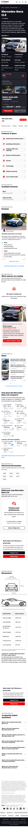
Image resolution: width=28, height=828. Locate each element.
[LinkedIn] (21, 809)
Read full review (14, 261)
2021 (17, 476)
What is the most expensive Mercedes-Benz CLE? (10, 729)
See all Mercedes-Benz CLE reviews (14, 266)
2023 (4, 476)
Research (7, 7)
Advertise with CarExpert (21, 812)
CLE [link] (19, 7)
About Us (2, 812)
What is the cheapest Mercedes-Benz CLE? (12, 722)
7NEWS (17, 815)
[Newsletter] (16, 2)
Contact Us (11, 815)
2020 (4, 479)
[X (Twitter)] (17, 809)
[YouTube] (4, 809)
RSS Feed (23, 819)
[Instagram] (11, 809)
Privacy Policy (6, 819)
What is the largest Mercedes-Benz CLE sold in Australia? (13, 741)
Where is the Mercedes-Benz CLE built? (12, 754)
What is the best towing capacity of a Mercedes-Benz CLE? (13, 735)
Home (2, 7)
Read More (4, 35)
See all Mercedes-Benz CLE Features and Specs (13, 456)
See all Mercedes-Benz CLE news (14, 386)
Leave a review (9, 83)
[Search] (19, 2)
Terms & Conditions (15, 819)
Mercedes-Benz (14, 7)
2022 (11, 476)
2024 (17, 473)
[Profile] (22, 2)
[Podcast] (24, 809)
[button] (7, 90)
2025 (11, 473)
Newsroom (10, 812)
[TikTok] (14, 809)
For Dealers (3, 815)
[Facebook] (7, 809)
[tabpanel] (14, 237)
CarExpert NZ (24, 815)
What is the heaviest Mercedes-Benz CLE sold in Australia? (13, 760)
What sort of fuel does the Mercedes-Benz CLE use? (10, 767)
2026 (4, 473)
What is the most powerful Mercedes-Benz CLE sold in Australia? (13, 748)
